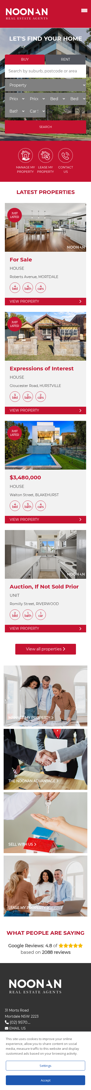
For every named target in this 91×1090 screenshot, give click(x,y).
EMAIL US (17, 1028)
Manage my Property (29, 717)
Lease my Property (27, 908)
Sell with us (21, 844)
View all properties (44, 649)
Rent (65, 59)
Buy (25, 59)
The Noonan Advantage (32, 781)
